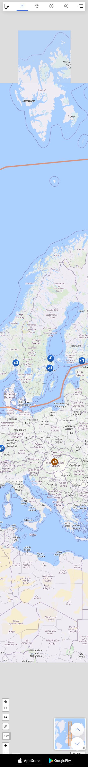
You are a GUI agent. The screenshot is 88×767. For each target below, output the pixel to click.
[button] (55, 462)
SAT (6, 736)
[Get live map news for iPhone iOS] (29, 761)
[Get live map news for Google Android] (60, 761)
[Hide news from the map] (5, 726)
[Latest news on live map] (9, 6)
